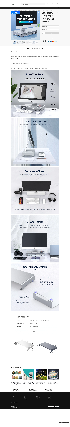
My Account (37, 396)
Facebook (49, 396)
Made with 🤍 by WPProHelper (15, 407)
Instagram (49, 398)
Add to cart (52, 33)
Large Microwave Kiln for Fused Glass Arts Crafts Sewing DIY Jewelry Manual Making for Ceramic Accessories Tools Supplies (28, 383)
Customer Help (38, 397)
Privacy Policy (25, 399)
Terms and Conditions (39, 399)
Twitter (49, 397)
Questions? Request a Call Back (64, 422)
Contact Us (37, 398)
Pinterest (49, 399)
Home (12, 10)
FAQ (36, 400)
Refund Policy (25, 400)
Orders (24, 397)
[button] (38, 12)
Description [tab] (29, 48)
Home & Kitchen (15, 10)
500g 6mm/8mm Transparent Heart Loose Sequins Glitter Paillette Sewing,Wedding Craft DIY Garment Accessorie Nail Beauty (53, 383)
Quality (25, 398)
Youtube (49, 400)
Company (25, 396)
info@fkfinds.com (15, 402)
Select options (17, 386)
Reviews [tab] (40, 48)
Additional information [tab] (35, 48)
